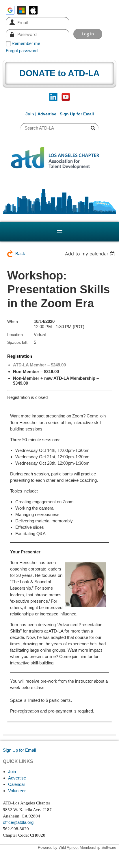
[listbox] (90, 253)
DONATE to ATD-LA (59, 73)
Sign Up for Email (19, 750)
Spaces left (17, 342)
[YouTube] (66, 97)
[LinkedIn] (53, 97)
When (12, 321)
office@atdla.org (18, 822)
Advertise (47, 114)
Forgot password (22, 50)
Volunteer (17, 790)
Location (15, 334)
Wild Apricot (69, 847)
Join (29, 114)
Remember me (26, 43)
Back (20, 253)
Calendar (16, 784)
